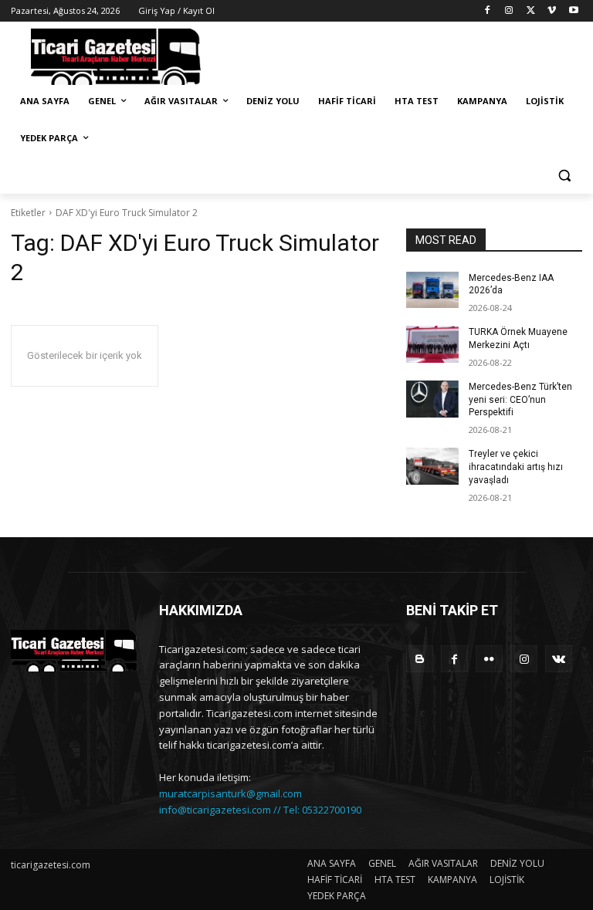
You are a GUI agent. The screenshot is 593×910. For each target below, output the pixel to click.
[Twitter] (531, 11)
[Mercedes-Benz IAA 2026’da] (432, 290)
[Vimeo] (552, 11)
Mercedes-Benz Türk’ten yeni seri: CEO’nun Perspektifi (520, 399)
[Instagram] (509, 11)
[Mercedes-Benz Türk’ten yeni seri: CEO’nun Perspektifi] (432, 399)
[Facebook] (487, 11)
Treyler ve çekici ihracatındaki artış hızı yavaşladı (516, 466)
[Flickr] (489, 658)
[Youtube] (573, 11)
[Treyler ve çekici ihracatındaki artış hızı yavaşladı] (432, 466)
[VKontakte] (558, 658)
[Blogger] (419, 658)
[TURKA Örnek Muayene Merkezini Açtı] (432, 344)
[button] (564, 175)
